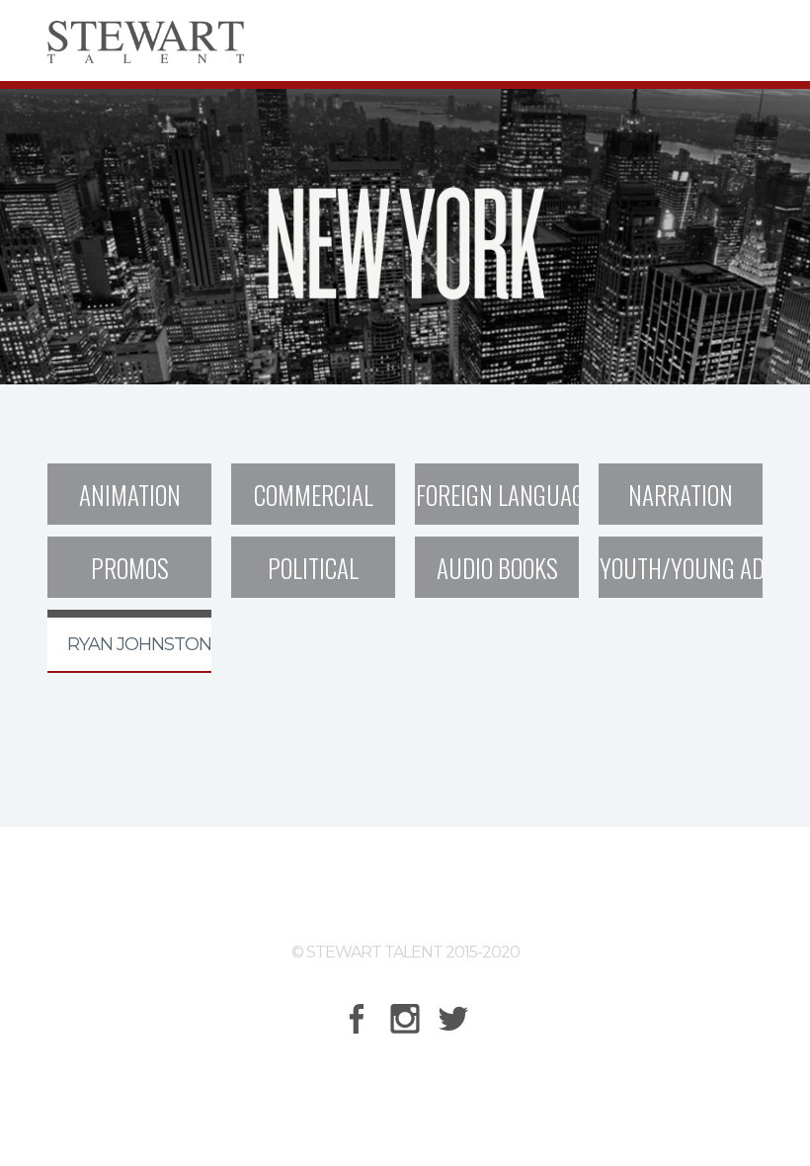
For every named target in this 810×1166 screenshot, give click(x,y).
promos (130, 567)
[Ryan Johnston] (129, 614)
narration (680, 494)
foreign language (497, 494)
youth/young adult (681, 567)
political (313, 567)
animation (130, 494)
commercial (313, 494)
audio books (497, 567)
